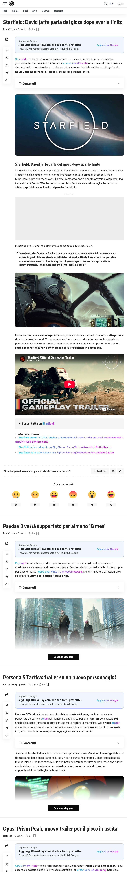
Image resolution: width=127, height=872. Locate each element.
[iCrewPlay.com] (11, 3)
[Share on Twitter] (7, 57)
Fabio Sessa (9, 29)
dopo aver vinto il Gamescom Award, (60, 571)
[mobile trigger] (5, 3)
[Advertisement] (69, 218)
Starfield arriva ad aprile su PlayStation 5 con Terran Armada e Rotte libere (65, 447)
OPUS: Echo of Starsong (91, 869)
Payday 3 (20, 563)
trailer (116, 722)
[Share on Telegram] (7, 72)
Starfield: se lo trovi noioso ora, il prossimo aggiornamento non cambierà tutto (66, 452)
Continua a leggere (63, 656)
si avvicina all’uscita (75, 63)
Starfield (20, 59)
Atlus (44, 718)
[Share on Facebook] (7, 50)
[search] (105, 3)
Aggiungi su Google (107, 45)
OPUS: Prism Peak (26, 865)
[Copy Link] (7, 80)
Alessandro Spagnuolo (14, 684)
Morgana (7, 835)
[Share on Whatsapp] (7, 65)
